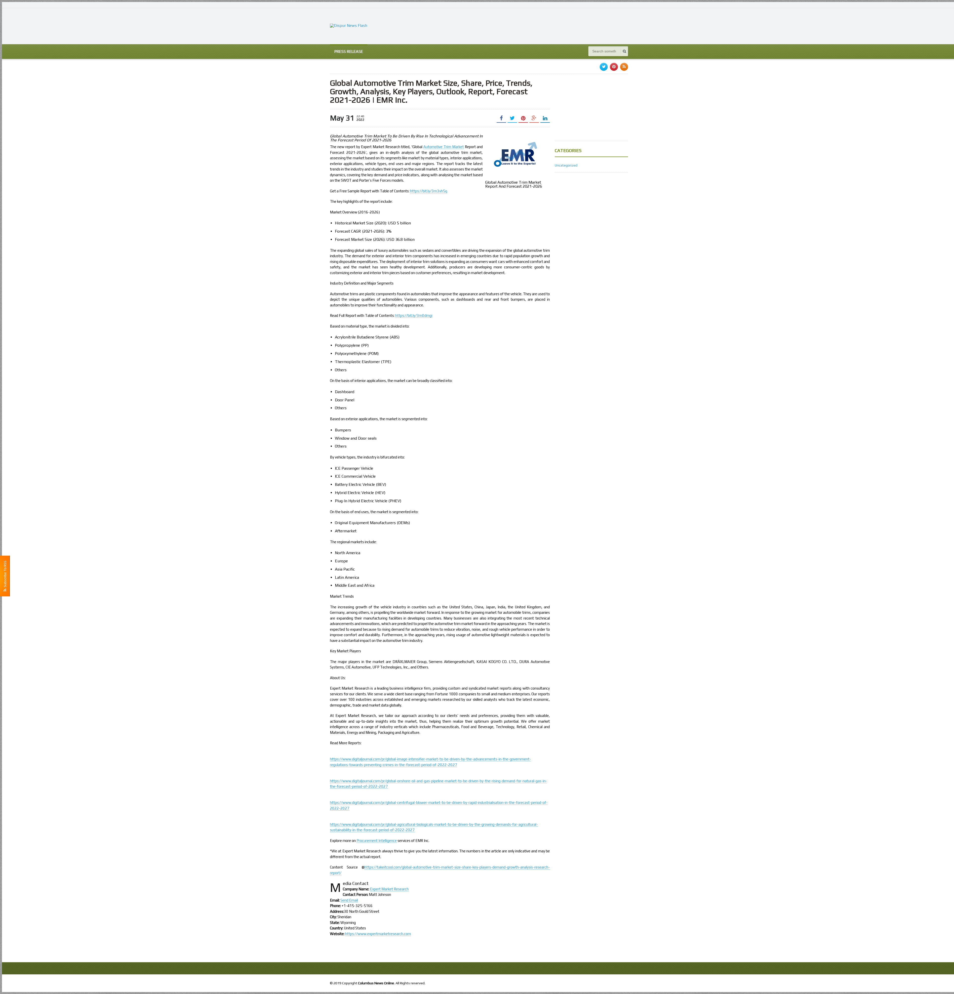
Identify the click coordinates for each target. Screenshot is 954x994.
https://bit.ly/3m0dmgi (413, 315)
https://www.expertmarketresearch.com (378, 934)
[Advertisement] (537, 25)
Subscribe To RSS (5, 575)
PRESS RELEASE (348, 51)
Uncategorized (566, 165)
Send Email (349, 900)
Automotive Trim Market (443, 147)
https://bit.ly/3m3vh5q (428, 191)
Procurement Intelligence (377, 840)
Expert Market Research (389, 889)
